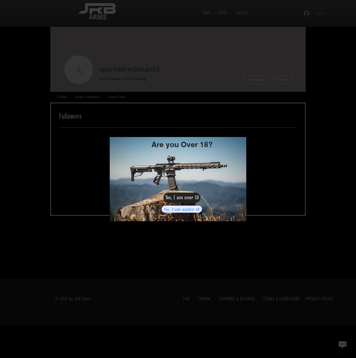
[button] (181, 198)
